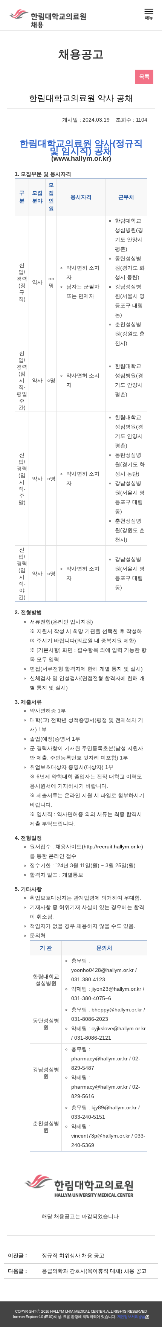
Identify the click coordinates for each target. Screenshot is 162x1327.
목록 (144, 76)
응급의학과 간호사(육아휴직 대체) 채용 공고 (94, 1271)
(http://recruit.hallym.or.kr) (112, 846)
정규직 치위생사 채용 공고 (73, 1255)
